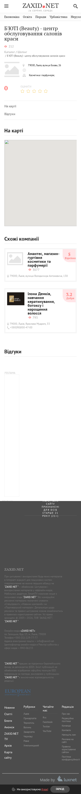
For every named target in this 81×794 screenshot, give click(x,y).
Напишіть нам (69, 734)
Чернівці (28, 736)
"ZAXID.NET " (11, 586)
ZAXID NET (40, 5)
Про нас (66, 713)
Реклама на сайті (67, 741)
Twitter (46, 726)
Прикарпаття (30, 718)
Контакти (66, 730)
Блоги (8, 721)
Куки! (44, 789)
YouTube (47, 731)
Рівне (26, 740)
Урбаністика (58, 17)
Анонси (9, 727)
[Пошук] (74, 6)
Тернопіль (29, 722)
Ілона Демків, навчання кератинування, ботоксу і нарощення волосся (41, 304)
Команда (66, 725)
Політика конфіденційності (71, 758)
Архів (8, 745)
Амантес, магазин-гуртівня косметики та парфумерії (43, 260)
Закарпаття (29, 731)
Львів (26, 713)
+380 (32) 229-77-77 (26, 637)
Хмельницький (31, 745)
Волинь (27, 727)
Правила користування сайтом (69, 749)
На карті (10, 106)
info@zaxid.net (45, 641)
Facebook (47, 722)
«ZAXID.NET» (28, 630)
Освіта (27, 17)
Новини (9, 707)
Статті (8, 714)
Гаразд (61, 69)
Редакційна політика (67, 720)
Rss (44, 717)
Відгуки (9, 114)
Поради (40, 17)
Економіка (11, 17)
